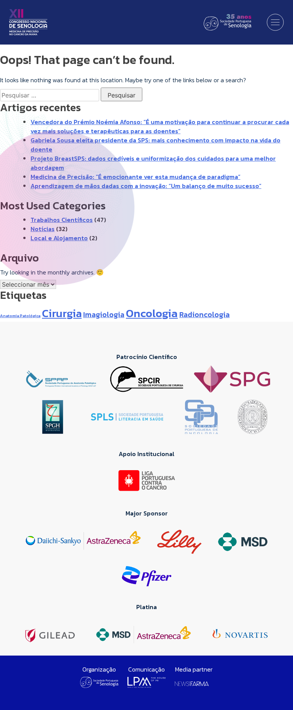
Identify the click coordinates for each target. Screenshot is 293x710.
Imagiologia (103, 314)
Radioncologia (204, 314)
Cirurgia (62, 313)
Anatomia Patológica (20, 316)
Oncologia (152, 313)
